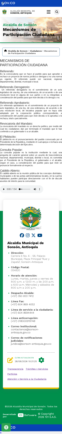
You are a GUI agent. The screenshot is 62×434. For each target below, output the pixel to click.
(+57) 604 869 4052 (23, 304)
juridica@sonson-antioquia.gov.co (31, 343)
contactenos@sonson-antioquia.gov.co (25, 331)
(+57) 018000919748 (23, 321)
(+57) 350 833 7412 (22, 295)
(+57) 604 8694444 (22, 312)
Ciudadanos (36, 51)
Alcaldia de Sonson (18, 51)
